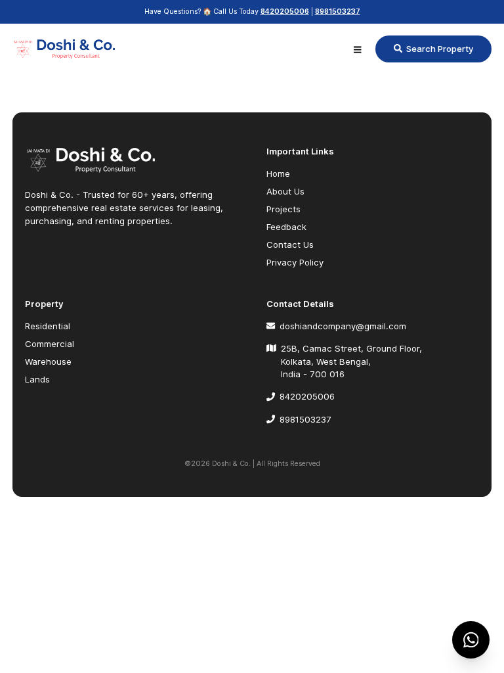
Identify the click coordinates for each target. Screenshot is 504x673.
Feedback (286, 226)
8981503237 (337, 11)
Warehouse (48, 361)
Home (278, 173)
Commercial (49, 343)
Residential (47, 326)
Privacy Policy (295, 262)
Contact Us (290, 244)
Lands (37, 379)
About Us (285, 191)
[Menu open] (358, 49)
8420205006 (285, 11)
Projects (283, 209)
